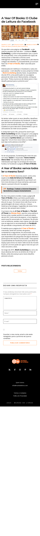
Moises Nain (16, 213)
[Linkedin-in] (30, 369)
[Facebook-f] (14, 369)
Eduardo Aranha (18, 44)
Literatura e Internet (32, 44)
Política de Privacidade (20, 396)
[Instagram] (20, 369)
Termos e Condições (20, 393)
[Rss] (9, 369)
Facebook (14, 46)
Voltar (20, 271)
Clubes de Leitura (6, 46)
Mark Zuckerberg (23, 46)
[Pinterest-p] (25, 369)
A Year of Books (14, 64)
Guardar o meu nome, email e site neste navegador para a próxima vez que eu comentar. (18, 336)
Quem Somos (20, 382)
